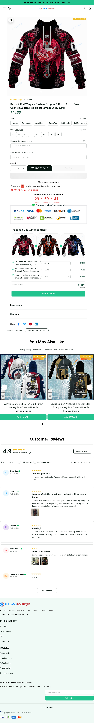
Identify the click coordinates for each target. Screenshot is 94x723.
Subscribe (69, 698)
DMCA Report (27, 712)
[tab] (41, 91)
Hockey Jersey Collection (37, 330)
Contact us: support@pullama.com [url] (14, 614)
